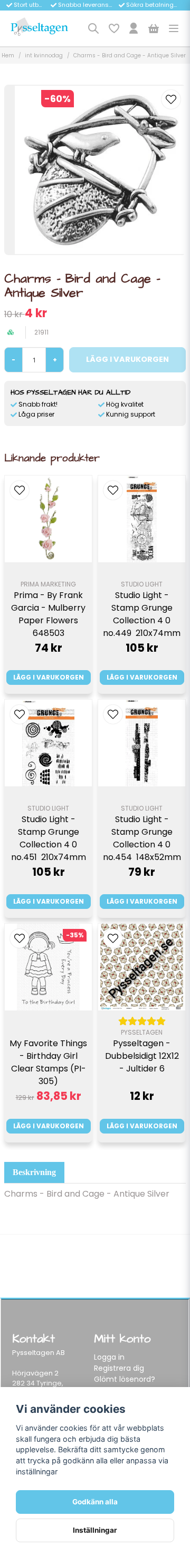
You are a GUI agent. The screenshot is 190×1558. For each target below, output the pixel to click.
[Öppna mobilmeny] (174, 28)
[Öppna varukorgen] (154, 28)
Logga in (109, 1357)
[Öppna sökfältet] (93, 28)
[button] (171, 99)
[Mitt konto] (134, 28)
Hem (8, 55)
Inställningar (95, 1530)
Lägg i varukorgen (48, 677)
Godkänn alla (95, 1502)
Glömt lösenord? (124, 1379)
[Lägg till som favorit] (113, 28)
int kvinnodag (44, 55)
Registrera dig (119, 1368)
